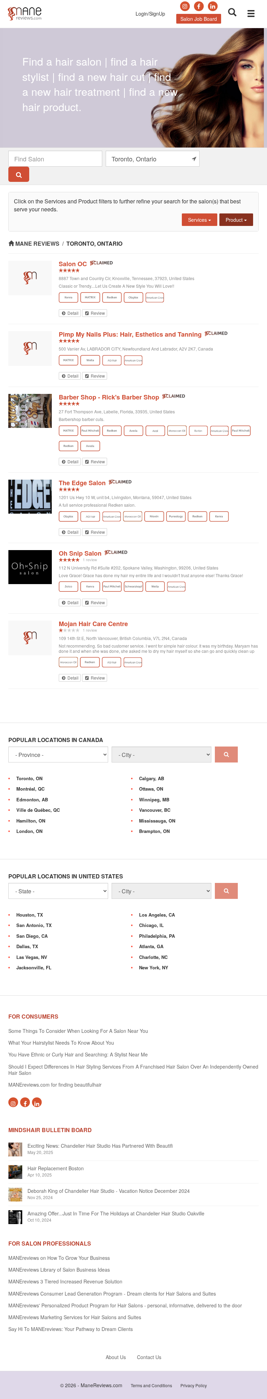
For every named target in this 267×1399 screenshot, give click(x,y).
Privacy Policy (193, 1385)
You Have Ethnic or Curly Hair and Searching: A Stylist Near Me (78, 1054)
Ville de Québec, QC (38, 810)
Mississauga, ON (157, 820)
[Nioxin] (154, 516)
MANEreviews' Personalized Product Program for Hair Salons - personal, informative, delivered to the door (125, 1305)
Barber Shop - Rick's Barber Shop (109, 397)
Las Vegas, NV (31, 957)
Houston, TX (29, 914)
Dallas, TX (27, 946)
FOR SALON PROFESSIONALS (49, 1243)
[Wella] (90, 360)
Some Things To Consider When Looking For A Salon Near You (78, 1030)
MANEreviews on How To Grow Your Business (59, 1257)
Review (97, 313)
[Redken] (112, 297)
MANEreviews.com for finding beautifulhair (55, 1084)
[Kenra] (68, 297)
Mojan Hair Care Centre (93, 623)
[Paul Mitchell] (90, 430)
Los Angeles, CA (157, 914)
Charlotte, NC (153, 957)
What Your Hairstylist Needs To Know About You (61, 1042)
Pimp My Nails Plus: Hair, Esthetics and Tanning (130, 334)
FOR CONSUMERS (33, 1016)
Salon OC (73, 263)
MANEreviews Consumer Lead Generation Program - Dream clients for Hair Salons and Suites (112, 1293)
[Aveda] (133, 430)
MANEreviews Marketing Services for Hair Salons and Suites (74, 1317)
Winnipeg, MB (154, 799)
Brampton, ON (154, 831)
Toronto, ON (29, 778)
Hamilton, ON (30, 820)
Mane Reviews (37, 243)
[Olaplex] (133, 297)
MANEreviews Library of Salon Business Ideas (59, 1269)
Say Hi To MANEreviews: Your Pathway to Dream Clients (70, 1328)
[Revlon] (198, 430)
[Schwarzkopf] (133, 586)
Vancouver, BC (154, 810)
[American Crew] (154, 297)
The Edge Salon (82, 482)
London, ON (29, 831)
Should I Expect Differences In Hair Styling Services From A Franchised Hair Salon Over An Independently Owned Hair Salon (133, 1069)
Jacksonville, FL (33, 967)
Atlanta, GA (151, 946)
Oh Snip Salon (80, 553)
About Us (116, 1357)
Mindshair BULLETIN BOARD (50, 1130)
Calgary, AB (151, 778)
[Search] (18, 174)
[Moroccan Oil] (176, 430)
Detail (72, 313)
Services (198, 219)
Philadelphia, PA (157, 936)
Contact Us (149, 1357)
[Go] (226, 754)
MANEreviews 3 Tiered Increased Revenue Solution (65, 1281)
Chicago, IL (151, 925)
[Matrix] (90, 297)
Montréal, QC (30, 788)
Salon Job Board (198, 18)
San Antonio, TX (34, 925)
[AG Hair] (112, 360)
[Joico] (68, 586)
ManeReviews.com (101, 1385)
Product (235, 219)
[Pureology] (176, 516)
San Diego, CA (32, 936)
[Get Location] (194, 158)
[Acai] (155, 430)
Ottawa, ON (151, 788)
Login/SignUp (150, 13)
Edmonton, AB (32, 799)
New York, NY (153, 967)
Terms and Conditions (151, 1385)
